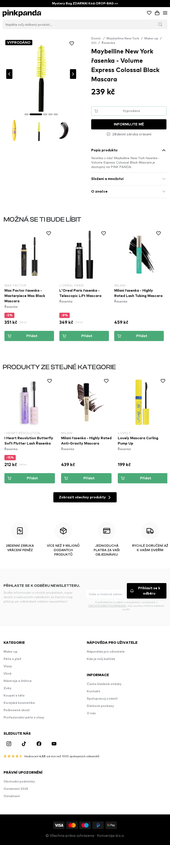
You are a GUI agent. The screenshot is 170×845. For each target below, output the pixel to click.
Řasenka (108, 43)
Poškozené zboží (17, 710)
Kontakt (93, 691)
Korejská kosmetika (19, 702)
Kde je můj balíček (101, 659)
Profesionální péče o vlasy (24, 717)
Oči (94, 43)
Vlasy (8, 666)
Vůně (8, 673)
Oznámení (12, 796)
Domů (98, 38)
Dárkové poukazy (100, 706)
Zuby (8, 688)
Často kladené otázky (104, 684)
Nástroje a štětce (18, 681)
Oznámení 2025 (16, 788)
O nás (91, 713)
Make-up (151, 38)
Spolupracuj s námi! (102, 698)
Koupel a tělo (14, 695)
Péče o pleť (12, 659)
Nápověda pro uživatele (106, 651)
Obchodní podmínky (19, 781)
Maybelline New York (122, 38)
